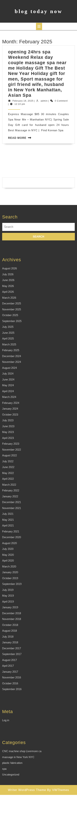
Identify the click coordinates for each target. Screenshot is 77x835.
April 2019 (8, 601)
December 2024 (11, 356)
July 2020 (7, 548)
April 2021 (8, 525)
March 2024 (9, 396)
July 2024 (7, 373)
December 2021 (11, 502)
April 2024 (8, 391)
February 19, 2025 (23, 101)
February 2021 (10, 531)
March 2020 (9, 566)
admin (44, 101)
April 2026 (8, 291)
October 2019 (10, 578)
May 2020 (8, 554)
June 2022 (8, 467)
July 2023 (7, 420)
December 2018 (11, 613)
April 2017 (8, 665)
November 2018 (11, 618)
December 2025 (11, 303)
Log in (5, 720)
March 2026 (9, 297)
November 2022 (11, 449)
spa (4, 768)
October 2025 (10, 315)
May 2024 (8, 385)
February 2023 (10, 443)
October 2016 (10, 683)
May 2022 (8, 472)
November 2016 (11, 677)
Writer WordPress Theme (27, 790)
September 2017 (11, 654)
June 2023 (8, 426)
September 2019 (11, 583)
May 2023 (8, 432)
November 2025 (11, 309)
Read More (17, 137)
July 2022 (7, 461)
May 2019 (8, 595)
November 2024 (11, 361)
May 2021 (8, 519)
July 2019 (7, 589)
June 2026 (8, 280)
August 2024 (9, 367)
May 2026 (8, 286)
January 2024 (10, 408)
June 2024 (8, 379)
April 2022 (8, 478)
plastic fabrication (12, 762)
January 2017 (10, 671)
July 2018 (7, 636)
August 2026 (9, 268)
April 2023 (8, 437)
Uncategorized (10, 774)
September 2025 (11, 321)
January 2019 (10, 607)
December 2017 (11, 648)
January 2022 (10, 496)
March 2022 (9, 484)
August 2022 (9, 455)
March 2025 (9, 344)
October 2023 (10, 414)
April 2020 (8, 560)
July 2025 (7, 326)
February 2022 (10, 490)
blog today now (38, 11)
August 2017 (9, 659)
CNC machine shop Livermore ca (21, 751)
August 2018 (9, 630)
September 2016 (11, 689)
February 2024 (10, 402)
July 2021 (7, 513)
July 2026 (7, 274)
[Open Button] (39, 26)
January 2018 (10, 642)
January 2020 (10, 572)
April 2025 (8, 338)
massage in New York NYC (18, 757)
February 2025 (10, 350)
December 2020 (11, 537)
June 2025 (8, 332)
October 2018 (10, 624)
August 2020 (9, 543)
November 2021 (11, 508)
